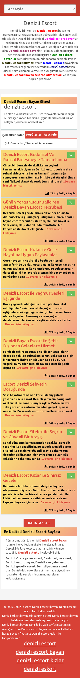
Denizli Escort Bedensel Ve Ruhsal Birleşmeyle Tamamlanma (35, 157)
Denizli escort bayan (15, 624)
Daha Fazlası (39, 523)
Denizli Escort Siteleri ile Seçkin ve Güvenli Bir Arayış (32, 434)
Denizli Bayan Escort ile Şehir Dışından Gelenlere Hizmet (30, 343)
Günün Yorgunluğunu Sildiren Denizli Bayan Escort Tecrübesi (32, 204)
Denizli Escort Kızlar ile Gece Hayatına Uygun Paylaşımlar (30, 252)
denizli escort (40, 643)
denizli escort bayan (40, 652)
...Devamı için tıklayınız (41, 276)
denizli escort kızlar (40, 660)
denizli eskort (40, 669)
